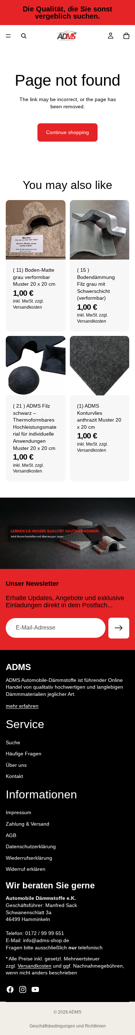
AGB (11, 835)
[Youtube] (35, 989)
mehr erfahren (22, 706)
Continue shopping (67, 132)
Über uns (16, 765)
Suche (13, 742)
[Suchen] (24, 36)
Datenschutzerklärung (31, 846)
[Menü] (8, 36)
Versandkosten (34, 965)
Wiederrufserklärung (29, 857)
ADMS (75, 1012)
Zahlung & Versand (27, 824)
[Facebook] (10, 989)
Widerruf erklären (25, 869)
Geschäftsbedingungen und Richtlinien (68, 1026)
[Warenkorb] (126, 36)
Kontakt (14, 776)
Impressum (18, 812)
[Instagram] (22, 989)
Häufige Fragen (23, 753)
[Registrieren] (118, 628)
